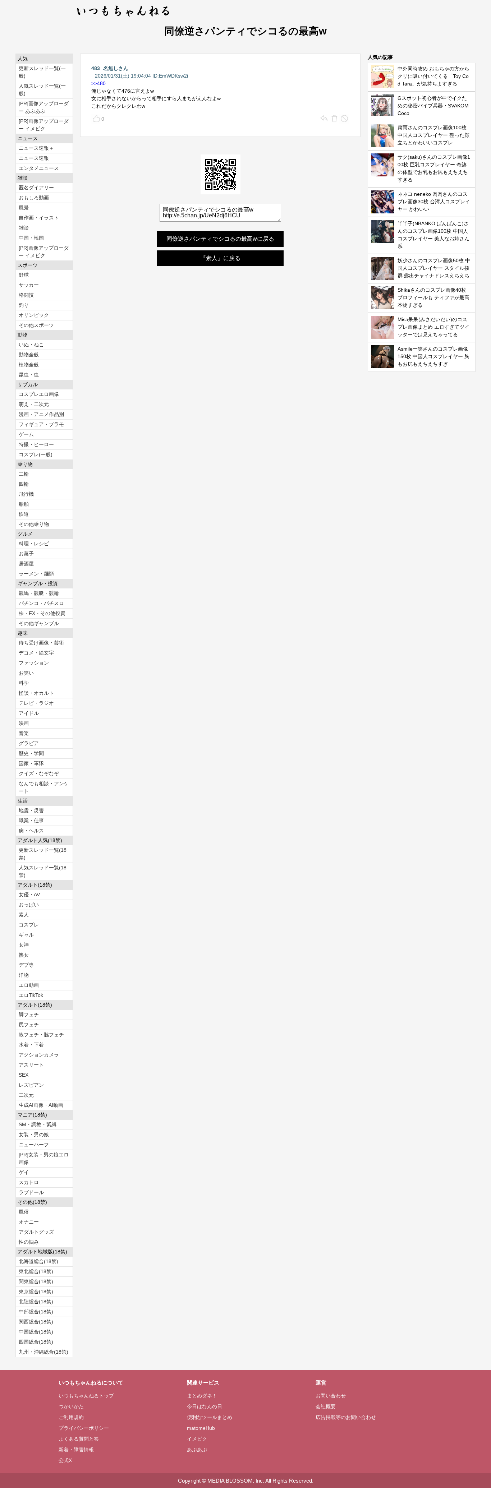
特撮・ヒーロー (36, 444)
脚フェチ (29, 1014)
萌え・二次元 (34, 404)
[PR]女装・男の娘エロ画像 (44, 1158)
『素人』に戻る (220, 258)
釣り (24, 305)
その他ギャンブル (39, 623)
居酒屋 (26, 564)
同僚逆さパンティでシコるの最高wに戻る (220, 239)
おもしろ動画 (34, 197)
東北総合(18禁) (36, 1271)
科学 (24, 683)
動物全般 (29, 354)
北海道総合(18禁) (38, 1261)
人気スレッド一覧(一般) (42, 89)
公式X (65, 1460)
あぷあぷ (197, 1449)
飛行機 (26, 494)
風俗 (24, 1212)
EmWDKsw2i (173, 76)
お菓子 (26, 553)
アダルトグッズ (36, 1232)
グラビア (29, 743)
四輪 (24, 484)
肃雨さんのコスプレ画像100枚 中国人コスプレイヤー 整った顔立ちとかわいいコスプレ (433, 135)
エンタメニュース (39, 168)
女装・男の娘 (34, 1134)
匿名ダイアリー (36, 187)
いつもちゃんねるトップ (86, 1396)
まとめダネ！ (202, 1396)
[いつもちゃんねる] (123, 18)
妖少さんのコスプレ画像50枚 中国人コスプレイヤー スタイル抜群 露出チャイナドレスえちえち (434, 268)
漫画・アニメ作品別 (41, 414)
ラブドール (31, 1192)
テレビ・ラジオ (36, 703)
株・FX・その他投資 (42, 613)
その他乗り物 (34, 524)
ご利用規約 (71, 1417)
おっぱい (29, 904)
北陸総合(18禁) (36, 1301)
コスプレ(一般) (35, 454)
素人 (24, 915)
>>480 (98, 83)
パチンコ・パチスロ (41, 603)
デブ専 (26, 965)
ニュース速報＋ (36, 148)
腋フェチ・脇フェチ (41, 1035)
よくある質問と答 (79, 1439)
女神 (24, 945)
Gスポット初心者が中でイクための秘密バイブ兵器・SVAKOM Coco (433, 105)
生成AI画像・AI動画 (41, 1105)
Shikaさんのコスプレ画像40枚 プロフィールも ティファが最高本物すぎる (433, 297)
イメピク (197, 1439)
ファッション (34, 663)
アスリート (31, 1065)
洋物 (24, 975)
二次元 (26, 1095)
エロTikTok (31, 995)
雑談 (24, 228)
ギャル (26, 935)
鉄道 (24, 514)
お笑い (26, 673)
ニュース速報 (34, 158)
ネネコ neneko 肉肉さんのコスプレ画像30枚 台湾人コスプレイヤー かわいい (434, 201)
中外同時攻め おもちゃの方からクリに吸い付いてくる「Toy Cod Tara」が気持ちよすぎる (433, 76)
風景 (24, 208)
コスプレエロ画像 (39, 394)
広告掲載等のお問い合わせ (346, 1417)
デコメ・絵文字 (36, 653)
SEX (23, 1075)
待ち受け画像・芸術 (41, 643)
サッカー (29, 285)
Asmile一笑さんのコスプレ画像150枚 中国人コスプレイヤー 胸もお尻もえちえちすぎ (433, 356)
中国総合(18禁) (36, 1332)
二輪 (24, 474)
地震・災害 (31, 810)
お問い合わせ (331, 1396)
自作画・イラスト (39, 218)
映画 (24, 723)
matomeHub (201, 1428)
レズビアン (31, 1085)
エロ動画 (29, 985)
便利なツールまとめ (209, 1417)
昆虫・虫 (29, 375)
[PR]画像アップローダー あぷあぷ (44, 107)
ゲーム (26, 434)
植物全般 (29, 365)
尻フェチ (29, 1024)
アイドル (29, 713)
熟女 (24, 955)
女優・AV (29, 894)
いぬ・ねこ (31, 344)
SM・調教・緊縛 (37, 1124)
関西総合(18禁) (36, 1322)
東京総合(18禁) (36, 1291)
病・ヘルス (31, 830)
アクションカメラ (39, 1055)
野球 (24, 275)
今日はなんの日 (204, 1406)
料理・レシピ (34, 543)
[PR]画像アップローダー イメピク (44, 124)
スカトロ (29, 1182)
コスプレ (29, 925)
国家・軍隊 (31, 763)
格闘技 (26, 295)
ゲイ (24, 1172)
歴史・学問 (31, 753)
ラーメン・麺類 (36, 574)
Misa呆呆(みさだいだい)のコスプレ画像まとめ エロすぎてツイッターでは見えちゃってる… (433, 326)
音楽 (24, 733)
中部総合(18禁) (36, 1311)
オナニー (29, 1222)
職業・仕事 (31, 820)
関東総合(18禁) (36, 1281)
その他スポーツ (36, 325)
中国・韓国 (31, 238)
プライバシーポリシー (84, 1428)
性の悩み (29, 1242)
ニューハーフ (34, 1144)
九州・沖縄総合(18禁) (43, 1352)
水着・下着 (31, 1045)
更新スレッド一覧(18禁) (42, 853)
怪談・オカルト (36, 693)
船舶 (24, 504)
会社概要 (326, 1406)
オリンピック (34, 315)
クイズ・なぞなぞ (39, 773)
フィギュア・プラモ (41, 424)
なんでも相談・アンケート (44, 787)
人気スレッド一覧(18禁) (42, 871)
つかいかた (71, 1406)
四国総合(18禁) (36, 1342)
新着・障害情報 (76, 1449)
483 (95, 68)
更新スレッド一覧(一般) (42, 72)
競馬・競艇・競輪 (39, 593)
